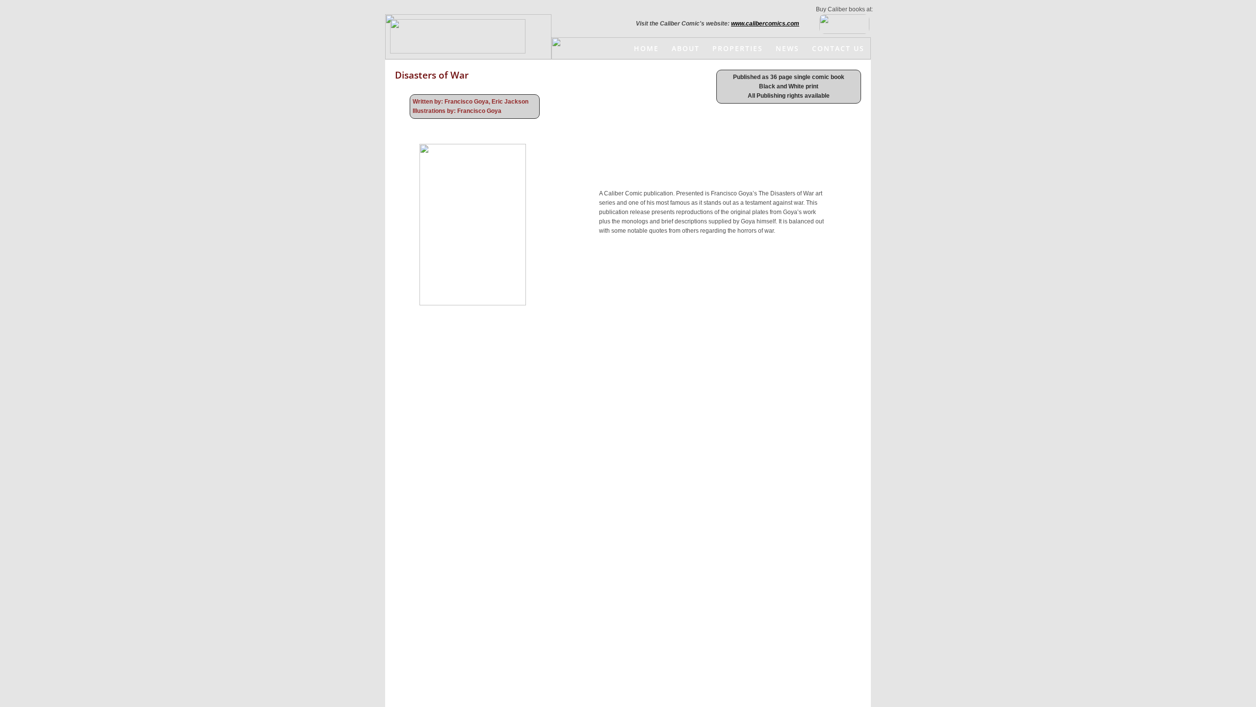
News (787, 48)
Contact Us (838, 48)
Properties (737, 48)
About (686, 48)
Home (646, 48)
